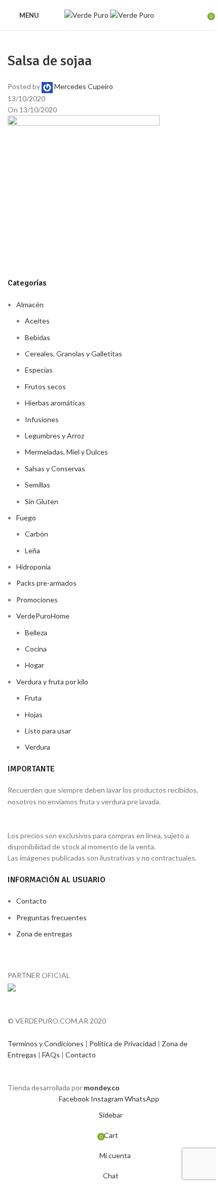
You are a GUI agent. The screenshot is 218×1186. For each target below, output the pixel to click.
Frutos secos (45, 386)
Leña (32, 550)
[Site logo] (87, 14)
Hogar (34, 665)
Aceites (37, 320)
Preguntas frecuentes (51, 917)
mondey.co (102, 1087)
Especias (39, 369)
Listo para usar (48, 730)
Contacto (31, 900)
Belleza (36, 632)
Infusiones (42, 419)
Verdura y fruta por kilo (52, 681)
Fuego (26, 517)
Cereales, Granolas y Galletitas (73, 353)
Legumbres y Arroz (54, 435)
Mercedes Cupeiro (83, 86)
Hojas (34, 714)
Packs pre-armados (46, 583)
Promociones (37, 599)
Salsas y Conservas (55, 468)
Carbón (36, 533)
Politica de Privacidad (123, 1043)
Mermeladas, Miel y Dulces (66, 451)
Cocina (36, 648)
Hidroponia (33, 566)
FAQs (51, 1054)
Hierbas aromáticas (55, 402)
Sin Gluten (41, 501)
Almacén (30, 304)
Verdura (37, 747)
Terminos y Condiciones (46, 1043)
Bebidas (37, 337)
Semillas (37, 484)
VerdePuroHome (42, 615)
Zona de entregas (44, 933)
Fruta (33, 697)
